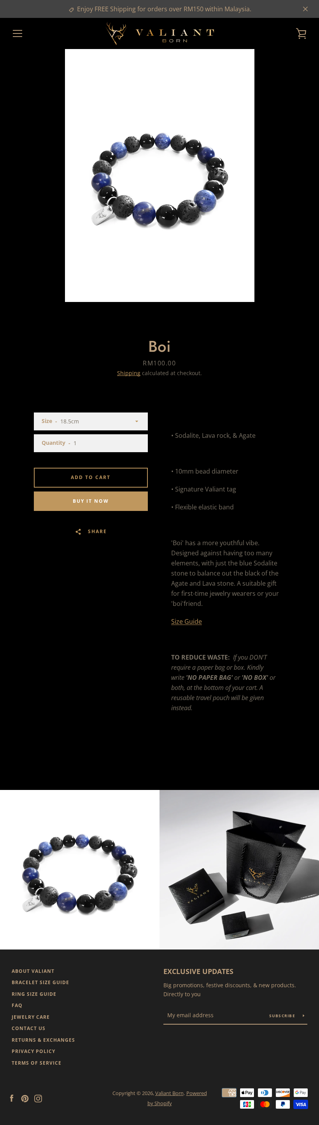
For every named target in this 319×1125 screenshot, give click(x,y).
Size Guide (186, 621)
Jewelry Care (31, 1017)
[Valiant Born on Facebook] (12, 1097)
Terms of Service (36, 1063)
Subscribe (283, 1015)
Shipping (128, 373)
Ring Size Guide (34, 994)
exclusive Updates (198, 971)
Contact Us (29, 1028)
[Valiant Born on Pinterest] (25, 1097)
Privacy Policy (33, 1051)
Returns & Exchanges (43, 1040)
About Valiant (33, 971)
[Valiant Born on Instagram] (38, 1097)
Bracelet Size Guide (40, 982)
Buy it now (91, 501)
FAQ (17, 1005)
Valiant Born (169, 1093)
